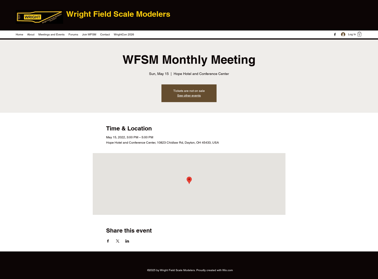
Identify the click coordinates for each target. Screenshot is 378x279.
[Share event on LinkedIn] (127, 241)
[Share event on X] (118, 241)
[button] (359, 33)
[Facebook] (335, 34)
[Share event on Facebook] (108, 241)
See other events (189, 95)
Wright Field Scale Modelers (118, 13)
